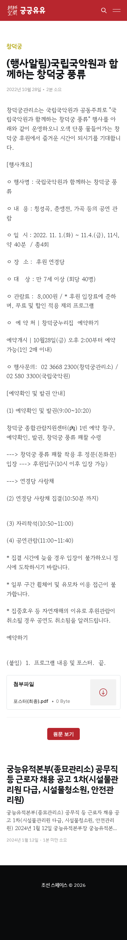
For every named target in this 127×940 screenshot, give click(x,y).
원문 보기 (63, 734)
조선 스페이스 (54, 885)
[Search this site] (104, 10)
